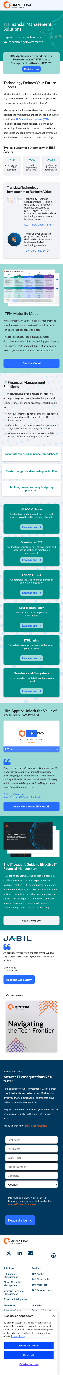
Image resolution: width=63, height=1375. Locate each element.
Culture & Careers (41, 1310)
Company (36, 1304)
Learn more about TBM (37, 224)
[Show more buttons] (56, 749)
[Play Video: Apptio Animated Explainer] (31, 733)
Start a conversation (36, 1125)
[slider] (31, 749)
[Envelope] (31, 1253)
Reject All (29, 1355)
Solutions (9, 1268)
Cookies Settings (28, 1364)
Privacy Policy (18, 1336)
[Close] (53, 1316)
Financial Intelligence (15, 1299)
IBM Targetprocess (41, 1290)
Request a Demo (20, 1220)
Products (36, 1268)
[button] (55, 5)
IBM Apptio (37, 1273)
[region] (29, 1343)
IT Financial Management (11, 1275)
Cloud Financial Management (12, 1284)
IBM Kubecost (39, 1284)
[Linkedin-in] (20, 1253)
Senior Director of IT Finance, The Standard (23, 797)
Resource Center (13, 1310)
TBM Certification (34, 250)
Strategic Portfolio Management (14, 1292)
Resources (9, 1304)
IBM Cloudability (40, 1279)
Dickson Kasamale (13, 794)
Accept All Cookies (29, 1345)
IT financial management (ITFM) (33, 119)
